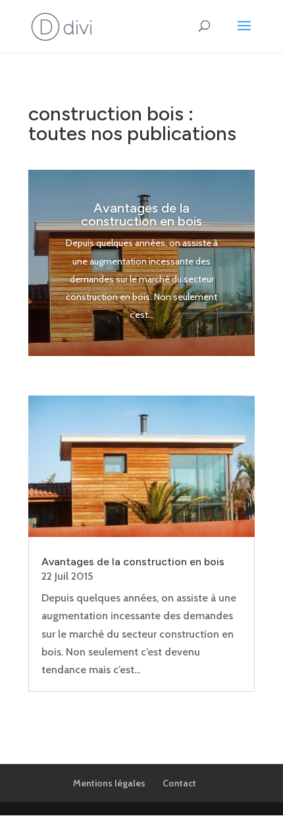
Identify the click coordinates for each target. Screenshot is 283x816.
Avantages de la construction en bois (141, 214)
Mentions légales (109, 783)
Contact (179, 783)
